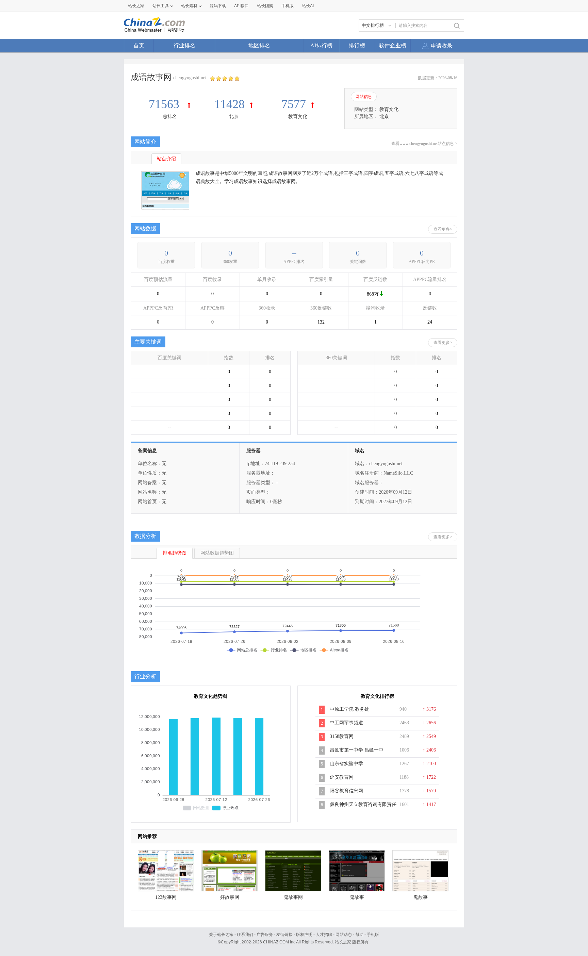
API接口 (241, 5)
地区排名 (259, 45)
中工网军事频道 (346, 722)
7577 (293, 104)
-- (294, 253)
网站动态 (344, 934)
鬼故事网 (293, 897)
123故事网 (166, 897)
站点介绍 (166, 158)
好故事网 (229, 897)
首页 (138, 45)
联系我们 (245, 934)
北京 (234, 116)
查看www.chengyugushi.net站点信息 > (424, 143)
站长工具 (160, 5)
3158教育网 (342, 736)
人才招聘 (324, 934)
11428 (229, 104)
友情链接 (284, 934)
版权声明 (304, 934)
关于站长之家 (221, 934)
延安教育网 (342, 777)
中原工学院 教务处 (349, 709)
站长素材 (189, 5)
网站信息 (364, 96)
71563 (165, 104)
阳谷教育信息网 (346, 790)
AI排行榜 (321, 45)
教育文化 (297, 116)
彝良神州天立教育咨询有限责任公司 (363, 808)
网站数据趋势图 (217, 553)
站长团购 (265, 5)
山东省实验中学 (346, 763)
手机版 (373, 934)
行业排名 (184, 45)
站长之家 (136, 5)
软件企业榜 (392, 45)
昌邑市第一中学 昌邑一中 (356, 750)
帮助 (359, 934)
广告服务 (265, 934)
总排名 (170, 116)
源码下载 (218, 5)
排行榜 (357, 45)
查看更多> (443, 229)
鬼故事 (357, 897)
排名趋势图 (174, 553)
